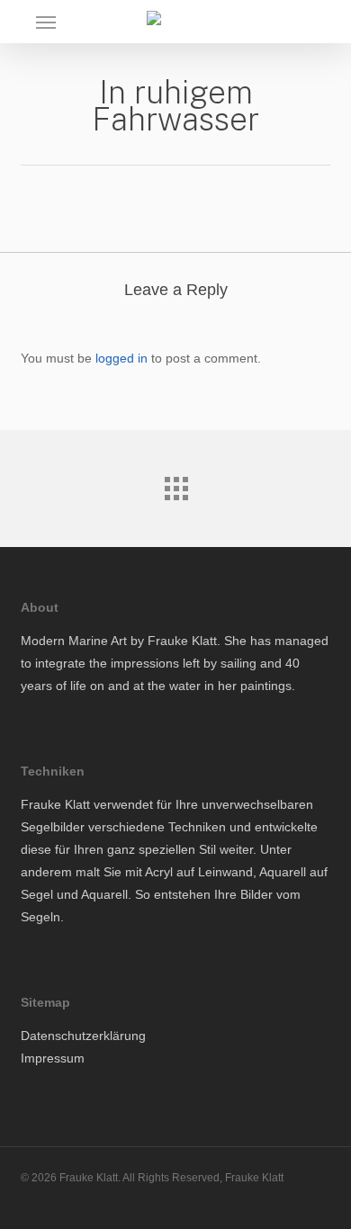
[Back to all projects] (176, 484)
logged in (121, 358)
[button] (46, 22)
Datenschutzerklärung (83, 1035)
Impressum (53, 1058)
